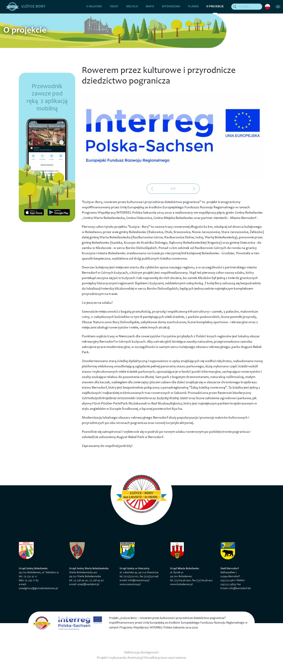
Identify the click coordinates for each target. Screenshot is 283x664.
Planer (193, 6)
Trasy (114, 6)
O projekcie (215, 6)
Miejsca (132, 6)
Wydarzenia (171, 6)
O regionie (94, 6)
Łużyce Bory (33, 7)
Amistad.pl (135, 658)
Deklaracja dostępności (141, 652)
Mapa (150, 6)
